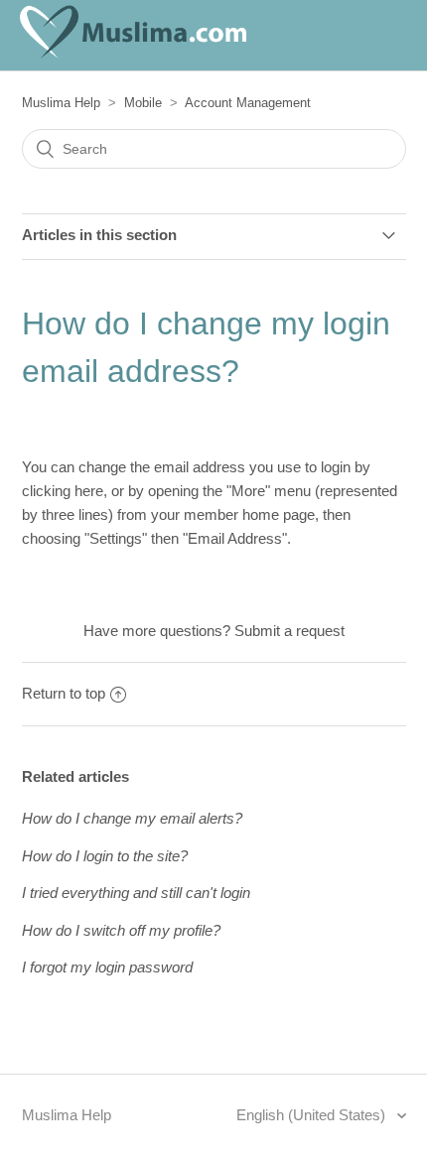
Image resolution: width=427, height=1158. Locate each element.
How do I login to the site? (105, 855)
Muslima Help (61, 102)
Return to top (63, 693)
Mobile (143, 102)
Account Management (248, 102)
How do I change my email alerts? (132, 818)
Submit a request (289, 630)
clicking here (62, 490)
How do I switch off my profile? (121, 930)
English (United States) (312, 1114)
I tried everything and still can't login (136, 892)
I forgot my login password (107, 967)
